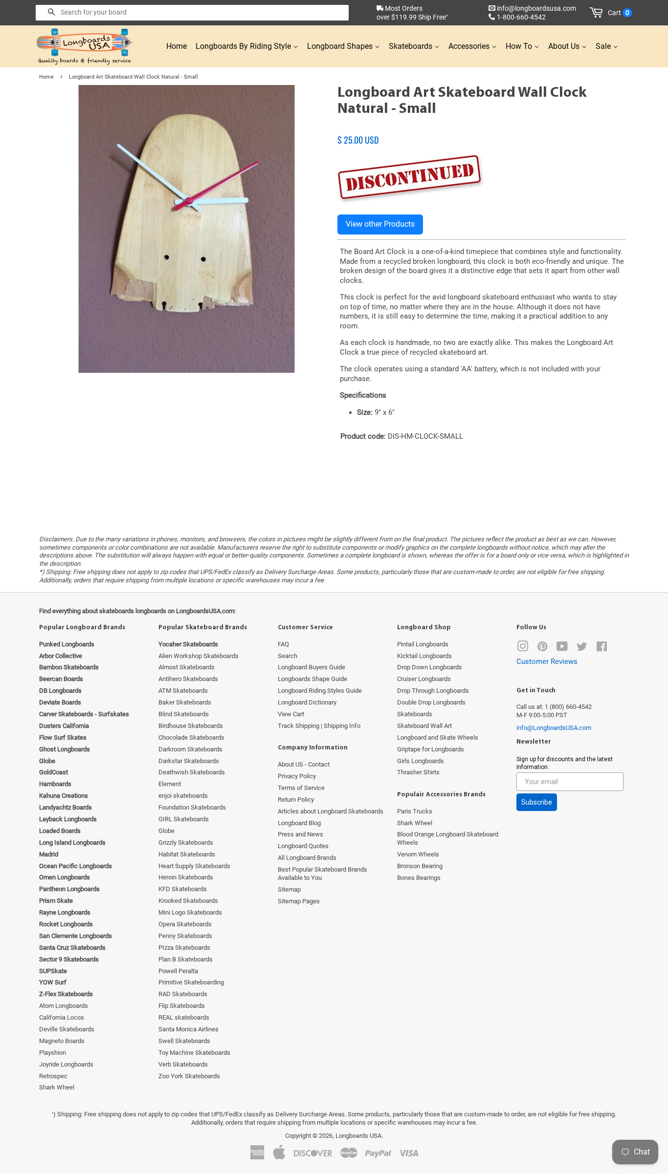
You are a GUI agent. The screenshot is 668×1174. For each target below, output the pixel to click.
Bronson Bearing (420, 866)
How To (520, 46)
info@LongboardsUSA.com (553, 727)
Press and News (300, 834)
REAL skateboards (183, 1017)
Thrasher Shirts (418, 772)
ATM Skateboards (183, 690)
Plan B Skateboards (185, 959)
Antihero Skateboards (188, 679)
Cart (618, 13)
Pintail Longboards (422, 644)
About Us (564, 46)
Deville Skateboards (66, 1029)
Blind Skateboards (183, 714)
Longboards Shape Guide (312, 679)
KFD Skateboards (182, 889)
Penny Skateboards (185, 935)
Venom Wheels (418, 854)
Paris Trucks (414, 811)
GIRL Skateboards (183, 819)
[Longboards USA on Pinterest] (542, 648)
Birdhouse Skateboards (190, 725)
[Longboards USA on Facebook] (601, 648)
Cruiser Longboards (424, 679)
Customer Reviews (547, 661)
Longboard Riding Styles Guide (320, 690)
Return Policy (296, 799)
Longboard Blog (299, 823)
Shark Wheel (56, 1087)
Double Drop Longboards (431, 702)
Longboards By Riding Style (244, 46)
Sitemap (289, 889)
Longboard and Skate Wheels (437, 737)
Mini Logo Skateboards (190, 912)
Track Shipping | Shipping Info (319, 725)
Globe (166, 830)
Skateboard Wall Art (424, 725)
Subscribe (536, 802)
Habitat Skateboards (186, 854)
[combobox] (192, 13)
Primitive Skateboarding (191, 982)
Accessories (469, 46)
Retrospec (53, 1076)
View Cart (291, 714)
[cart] (597, 13)
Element (169, 784)
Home (176, 46)
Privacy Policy (297, 776)
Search (287, 656)
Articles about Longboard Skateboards (330, 811)
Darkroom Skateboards (190, 749)
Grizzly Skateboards (185, 842)
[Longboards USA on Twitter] (582, 648)
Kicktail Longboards (424, 656)
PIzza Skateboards (184, 947)
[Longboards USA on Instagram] (522, 648)
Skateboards (411, 46)
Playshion (52, 1052)
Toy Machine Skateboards (194, 1052)
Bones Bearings (419, 877)
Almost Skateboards (186, 667)
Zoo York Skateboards (189, 1076)
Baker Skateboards (184, 702)
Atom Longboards (63, 1005)
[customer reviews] (481, 129)
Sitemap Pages (299, 901)
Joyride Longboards (66, 1064)
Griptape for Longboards (430, 749)
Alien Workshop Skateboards (198, 656)
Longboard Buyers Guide (311, 667)
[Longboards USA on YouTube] (562, 648)
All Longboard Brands (307, 857)
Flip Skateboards (181, 1005)
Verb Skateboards (183, 1064)
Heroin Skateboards (185, 877)
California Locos (61, 1017)
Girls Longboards (420, 761)
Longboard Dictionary (307, 702)
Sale (604, 46)
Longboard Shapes (341, 46)
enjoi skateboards (183, 795)
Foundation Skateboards (192, 807)
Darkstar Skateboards (188, 761)
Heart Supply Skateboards (194, 866)
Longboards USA (358, 1135)
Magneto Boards (62, 1041)
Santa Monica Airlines (188, 1029)
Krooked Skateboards (188, 900)
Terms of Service (301, 787)
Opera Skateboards (185, 924)
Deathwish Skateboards (191, 772)
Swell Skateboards (184, 1041)
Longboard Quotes (303, 846)
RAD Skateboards (182, 994)
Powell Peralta (178, 971)
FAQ (283, 644)
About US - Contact (304, 764)
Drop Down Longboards (429, 667)
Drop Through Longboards (433, 690)
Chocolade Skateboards (191, 737)
